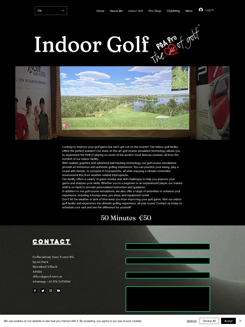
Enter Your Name (136, 240)
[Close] (240, 321)
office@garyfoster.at (47, 276)
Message (131, 283)
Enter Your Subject (137, 268)
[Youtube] (58, 290)
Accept (228, 321)
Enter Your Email (136, 254)
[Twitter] (42, 290)
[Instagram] (50, 290)
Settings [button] (192, 321)
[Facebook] (35, 290)
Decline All (209, 321)
